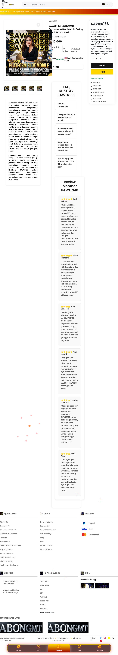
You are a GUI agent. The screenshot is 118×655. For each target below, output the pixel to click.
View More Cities (47, 612)
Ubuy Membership (7, 557)
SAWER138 (13, 103)
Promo (18, 650)
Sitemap (3, 538)
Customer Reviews (48, 530)
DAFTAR (102, 65)
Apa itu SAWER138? (63, 105)
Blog (42, 538)
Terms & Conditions (45, 638)
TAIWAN (43, 597)
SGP (41, 589)
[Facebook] (100, 638)
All (25, 4)
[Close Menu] (2, 4)
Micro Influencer (7, 553)
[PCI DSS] (21, 627)
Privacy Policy (63, 638)
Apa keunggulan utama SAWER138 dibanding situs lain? (66, 162)
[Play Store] (102, 585)
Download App (46, 522)
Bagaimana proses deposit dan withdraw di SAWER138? (65, 146)
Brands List (44, 526)
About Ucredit (46, 545)
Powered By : (52, 59)
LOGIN (102, 72)
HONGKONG (45, 585)
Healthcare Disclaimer (9, 565)
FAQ (42, 541)
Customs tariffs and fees (10, 545)
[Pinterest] (101, 641)
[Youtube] (109, 638)
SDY (41, 593)
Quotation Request (8, 530)
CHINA (42, 605)
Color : (55, 67)
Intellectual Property (8, 534)
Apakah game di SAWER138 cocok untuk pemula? (65, 131)
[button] (38, 25)
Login (38, 650)
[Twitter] (113, 638)
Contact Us (5, 526)
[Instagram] (105, 638)
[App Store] (87, 585)
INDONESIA (44, 601)
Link (79, 650)
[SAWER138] (11, 4)
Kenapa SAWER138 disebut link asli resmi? (66, 117)
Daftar (59, 650)
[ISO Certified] (66, 627)
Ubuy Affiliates (46, 549)
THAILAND (44, 581)
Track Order (5, 541)
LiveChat (99, 650)
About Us (4, 522)
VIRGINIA (43, 609)
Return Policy (45, 534)
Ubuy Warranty (6, 561)
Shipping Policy (6, 549)
